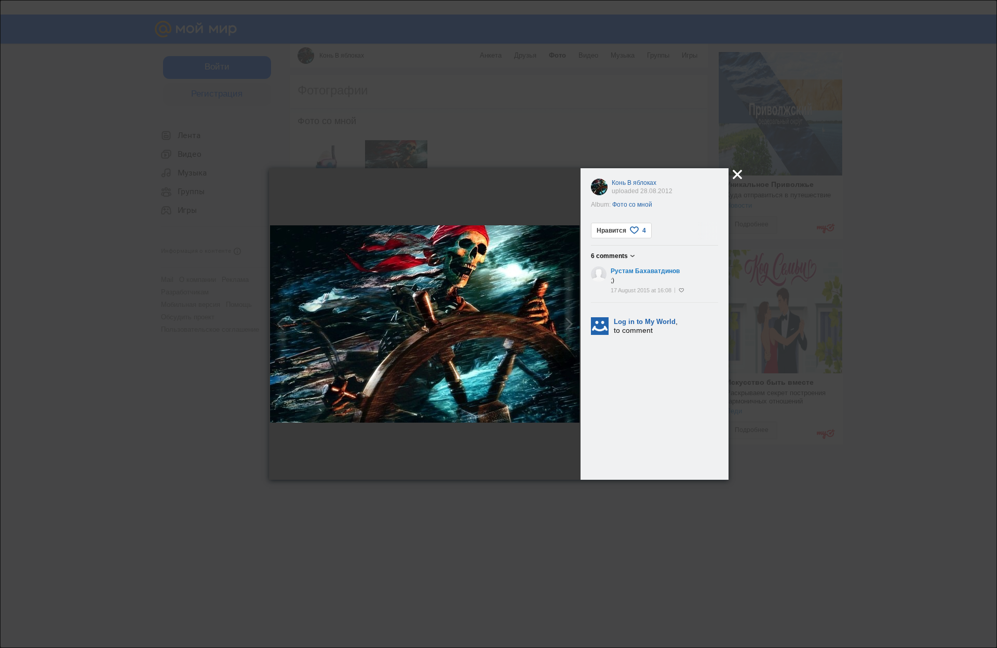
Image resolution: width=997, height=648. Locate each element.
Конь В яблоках (634, 182)
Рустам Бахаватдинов (645, 271)
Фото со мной (632, 204)
